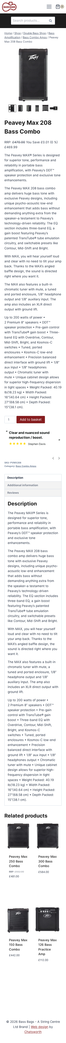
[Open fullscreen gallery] (57, 100)
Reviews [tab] (13, 492)
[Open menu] (49, 7)
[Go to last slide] (10, 108)
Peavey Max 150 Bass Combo (18, 944)
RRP (7, 142)
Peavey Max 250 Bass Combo (18, 861)
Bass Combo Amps (26, 466)
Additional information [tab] (22, 485)
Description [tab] (15, 477)
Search (51, 21)
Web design (39, 1027)
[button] (20, 108)
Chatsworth (33, 1032)
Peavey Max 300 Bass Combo (47, 861)
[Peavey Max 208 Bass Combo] (33, 75)
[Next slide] (55, 108)
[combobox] (33, 21)
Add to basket (31, 419)
